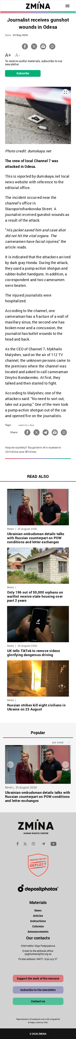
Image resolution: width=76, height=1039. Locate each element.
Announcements (38, 931)
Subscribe (22, 73)
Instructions (38, 921)
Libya (31, 425)
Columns (38, 926)
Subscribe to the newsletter (38, 990)
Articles (38, 916)
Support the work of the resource (38, 978)
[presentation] (10, 764)
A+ (8, 55)
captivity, (23, 425)
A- (17, 55)
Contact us (38, 1001)
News (37, 910)
